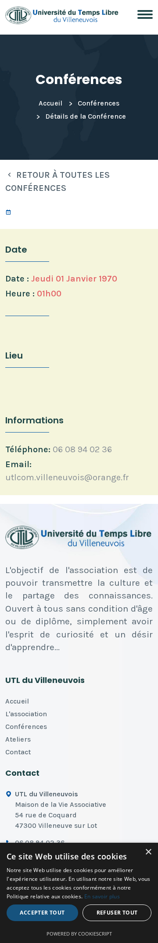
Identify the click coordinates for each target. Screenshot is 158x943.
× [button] (148, 852)
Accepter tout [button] (42, 912)
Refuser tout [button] (117, 912)
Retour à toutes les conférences (57, 181)
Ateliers (18, 739)
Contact (18, 752)
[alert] (79, 893)
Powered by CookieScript (79, 933)
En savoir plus (102, 896)
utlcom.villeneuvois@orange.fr (67, 477)
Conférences (98, 103)
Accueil (50, 103)
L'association (26, 714)
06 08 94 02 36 (82, 449)
